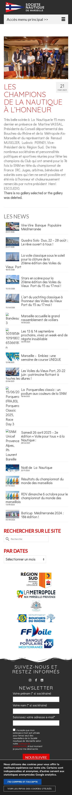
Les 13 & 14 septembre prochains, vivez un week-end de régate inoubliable (44, 335)
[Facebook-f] (36, 680)
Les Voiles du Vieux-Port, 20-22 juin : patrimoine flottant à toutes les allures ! (35, 374)
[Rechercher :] (26, 538)
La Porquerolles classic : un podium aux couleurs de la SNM (43, 391)
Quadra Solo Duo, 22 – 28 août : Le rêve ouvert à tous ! (44, 242)
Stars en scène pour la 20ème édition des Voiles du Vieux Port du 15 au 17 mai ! (41, 282)
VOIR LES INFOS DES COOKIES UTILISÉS (29, 788)
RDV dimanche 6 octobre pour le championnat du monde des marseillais (37, 498)
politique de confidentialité (21, 745)
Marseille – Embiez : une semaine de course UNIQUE (41, 357)
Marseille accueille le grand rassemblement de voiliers (40, 318)
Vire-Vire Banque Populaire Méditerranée (41, 227)
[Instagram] (30, 680)
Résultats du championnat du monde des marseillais (42, 481)
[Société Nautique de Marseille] (37, 7)
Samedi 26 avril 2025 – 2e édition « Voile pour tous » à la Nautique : (43, 436)
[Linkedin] (42, 680)
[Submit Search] (7, 538)
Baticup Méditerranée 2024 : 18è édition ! (42, 515)
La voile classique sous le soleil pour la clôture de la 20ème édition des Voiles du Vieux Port (35, 261)
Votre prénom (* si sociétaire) (32, 693)
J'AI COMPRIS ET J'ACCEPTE (22, 781)
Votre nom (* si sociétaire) (30, 705)
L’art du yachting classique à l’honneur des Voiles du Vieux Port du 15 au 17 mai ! (42, 301)
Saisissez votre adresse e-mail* (34, 717)
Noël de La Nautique (36, 467)
